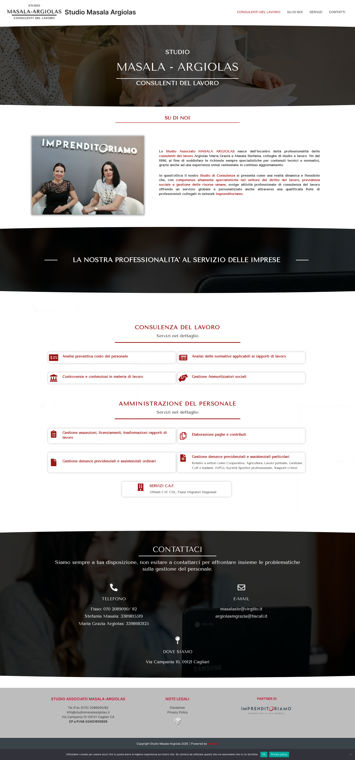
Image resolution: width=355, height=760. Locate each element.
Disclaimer (177, 708)
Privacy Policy (177, 712)
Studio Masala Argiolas (100, 12)
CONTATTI (337, 12)
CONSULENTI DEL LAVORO (258, 12)
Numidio (213, 743)
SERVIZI (315, 12)
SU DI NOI (295, 12)
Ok (264, 754)
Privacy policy (279, 754)
